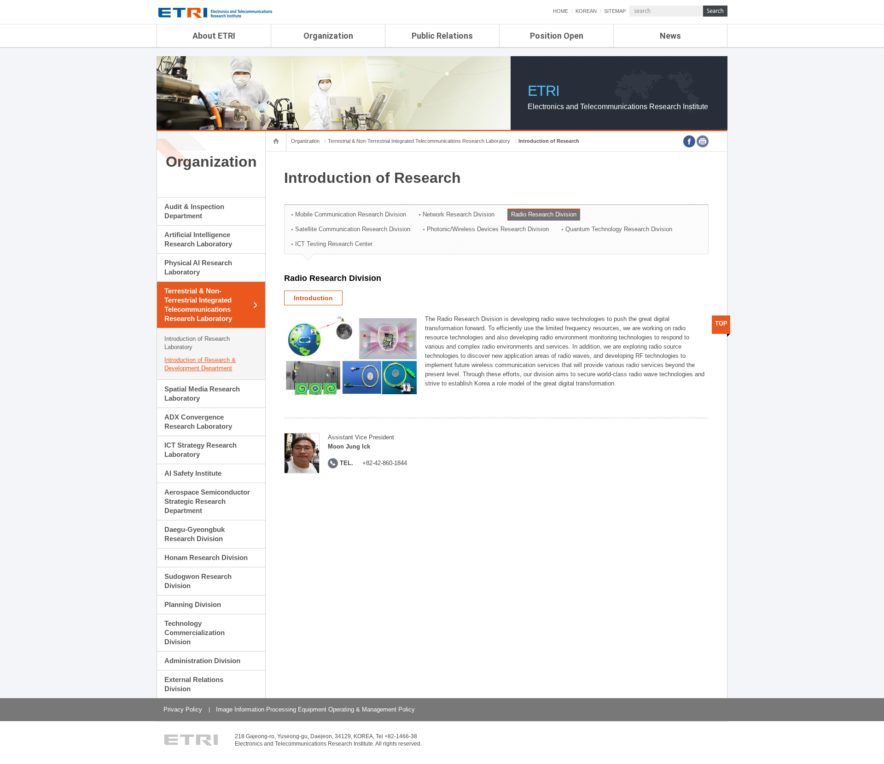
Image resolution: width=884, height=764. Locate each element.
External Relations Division (193, 684)
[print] (703, 141)
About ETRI (213, 36)
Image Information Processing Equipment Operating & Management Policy (315, 709)
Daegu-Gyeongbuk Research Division (194, 533)
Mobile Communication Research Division (350, 214)
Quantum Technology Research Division (618, 229)
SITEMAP (615, 11)
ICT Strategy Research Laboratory (200, 449)
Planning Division (192, 604)
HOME (560, 11)
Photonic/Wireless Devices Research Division (488, 229)
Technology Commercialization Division (194, 632)
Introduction (313, 298)
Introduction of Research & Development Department (200, 364)
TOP (721, 323)
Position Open (556, 36)
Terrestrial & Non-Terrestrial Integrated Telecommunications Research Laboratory (198, 304)
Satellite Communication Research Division (352, 229)
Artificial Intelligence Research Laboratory (198, 239)
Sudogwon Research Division (198, 580)
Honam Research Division (206, 557)
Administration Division (202, 661)
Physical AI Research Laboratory (198, 267)
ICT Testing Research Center (333, 243)
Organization (328, 36)
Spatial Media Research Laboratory (202, 393)
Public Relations (442, 36)
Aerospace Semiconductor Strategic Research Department (207, 501)
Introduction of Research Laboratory (197, 342)
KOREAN (586, 11)
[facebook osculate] (689, 141)
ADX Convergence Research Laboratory (198, 421)
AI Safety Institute (192, 473)
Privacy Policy (182, 709)
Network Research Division (458, 214)
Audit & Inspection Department (194, 211)
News (670, 36)
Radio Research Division (543, 214)
